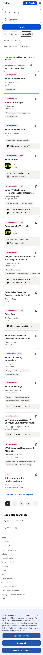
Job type (6, 40)
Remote (14, 34)
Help (3, 574)
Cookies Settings (21, 635)
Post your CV (10, 57)
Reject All (21, 643)
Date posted (26, 46)
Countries (5, 566)
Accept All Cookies (21, 650)
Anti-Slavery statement (10, 586)
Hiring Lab (5, 538)
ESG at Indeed (6, 578)
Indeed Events (7, 558)
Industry (17, 40)
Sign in (32, 3)
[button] (15, 78)
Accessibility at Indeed (10, 590)
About (3, 570)
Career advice (6, 542)
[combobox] (22, 12)
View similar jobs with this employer (19, 494)
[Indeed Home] (6, 3)
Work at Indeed (7, 562)
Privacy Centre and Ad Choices (13, 594)
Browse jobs (6, 546)
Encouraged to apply (10, 46)
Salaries (4, 554)
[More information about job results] (31, 65)
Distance (26, 34)
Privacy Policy (8, 628)
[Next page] (35, 503)
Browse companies (9, 550)
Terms (31, 628)
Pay (5, 34)
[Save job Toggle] (36, 75)
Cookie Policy (19, 628)
